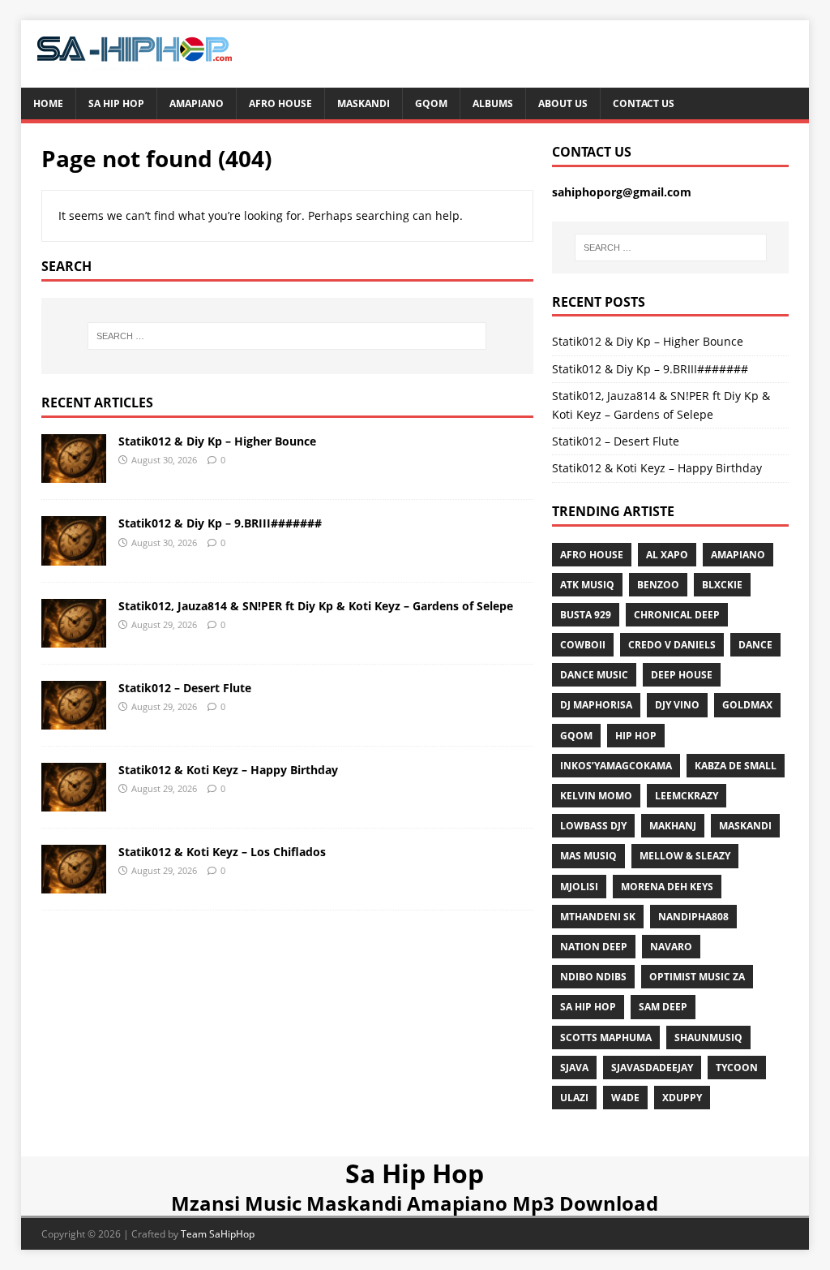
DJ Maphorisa (596, 705)
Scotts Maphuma (606, 1037)
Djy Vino (677, 705)
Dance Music (594, 675)
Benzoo (658, 585)
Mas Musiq (588, 856)
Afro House (280, 103)
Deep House (681, 675)
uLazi (574, 1097)
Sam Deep (663, 1007)
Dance (755, 645)
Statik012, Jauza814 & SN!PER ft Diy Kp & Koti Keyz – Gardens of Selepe (315, 605)
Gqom (431, 103)
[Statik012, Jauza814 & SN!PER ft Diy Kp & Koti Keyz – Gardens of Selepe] (73, 637)
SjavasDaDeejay (652, 1067)
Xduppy (682, 1097)
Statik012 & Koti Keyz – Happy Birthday (228, 769)
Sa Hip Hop (116, 103)
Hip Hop (636, 736)
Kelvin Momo (596, 796)
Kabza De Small (736, 766)
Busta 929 (585, 615)
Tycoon (737, 1067)
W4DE (625, 1097)
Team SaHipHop (218, 1234)
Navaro (671, 947)
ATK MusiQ (587, 585)
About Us (563, 103)
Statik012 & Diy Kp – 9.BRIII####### (220, 523)
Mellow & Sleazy (685, 856)
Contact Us (643, 103)
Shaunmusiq (708, 1037)
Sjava (574, 1067)
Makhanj (672, 826)
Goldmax (747, 705)
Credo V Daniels (672, 645)
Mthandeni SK (597, 916)
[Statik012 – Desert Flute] (73, 719)
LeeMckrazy (686, 796)
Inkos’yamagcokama (616, 766)
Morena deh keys (667, 886)
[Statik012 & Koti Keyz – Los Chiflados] (73, 884)
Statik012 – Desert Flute (184, 687)
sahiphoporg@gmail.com (621, 192)
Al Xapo (667, 555)
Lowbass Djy (593, 826)
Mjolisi (579, 886)
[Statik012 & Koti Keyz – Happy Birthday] (73, 801)
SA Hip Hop (588, 1007)
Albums (493, 103)
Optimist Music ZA (697, 977)
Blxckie (722, 585)
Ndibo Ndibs (593, 977)
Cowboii (582, 645)
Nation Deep (593, 947)
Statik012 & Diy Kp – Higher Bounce (217, 441)
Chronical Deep (677, 615)
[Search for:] (287, 336)
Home (48, 103)
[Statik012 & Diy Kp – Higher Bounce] (73, 473)
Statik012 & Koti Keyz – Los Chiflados (222, 851)
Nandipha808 (693, 916)
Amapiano (196, 103)
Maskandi (363, 103)
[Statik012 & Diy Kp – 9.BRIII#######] (73, 555)
